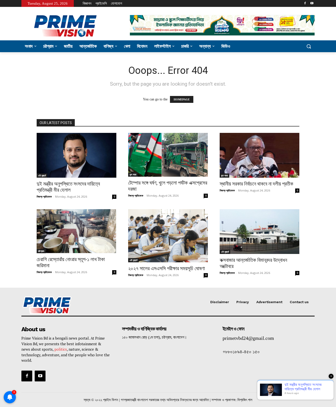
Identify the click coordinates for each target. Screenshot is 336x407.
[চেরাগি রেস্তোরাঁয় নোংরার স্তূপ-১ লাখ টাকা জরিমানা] (76, 231)
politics (60, 349)
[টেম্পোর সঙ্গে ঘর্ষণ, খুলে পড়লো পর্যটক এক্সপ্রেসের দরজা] (168, 155)
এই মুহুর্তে (42, 175)
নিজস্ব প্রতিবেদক (44, 196)
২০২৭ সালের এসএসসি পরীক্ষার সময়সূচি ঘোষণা (166, 268)
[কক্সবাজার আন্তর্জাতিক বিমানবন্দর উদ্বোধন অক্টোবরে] (259, 231)
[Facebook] (305, 3)
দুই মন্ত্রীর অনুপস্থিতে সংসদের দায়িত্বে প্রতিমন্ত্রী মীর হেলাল (68, 187)
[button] (309, 46)
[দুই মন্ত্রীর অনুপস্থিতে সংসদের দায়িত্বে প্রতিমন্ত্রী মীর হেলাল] (76, 155)
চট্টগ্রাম (41, 251)
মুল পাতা (133, 174)
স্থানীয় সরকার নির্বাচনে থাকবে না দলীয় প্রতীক (256, 184)
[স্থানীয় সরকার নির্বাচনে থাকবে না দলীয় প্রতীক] (259, 155)
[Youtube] (312, 3)
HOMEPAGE (182, 99)
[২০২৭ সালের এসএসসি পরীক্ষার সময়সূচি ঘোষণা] (168, 235)
